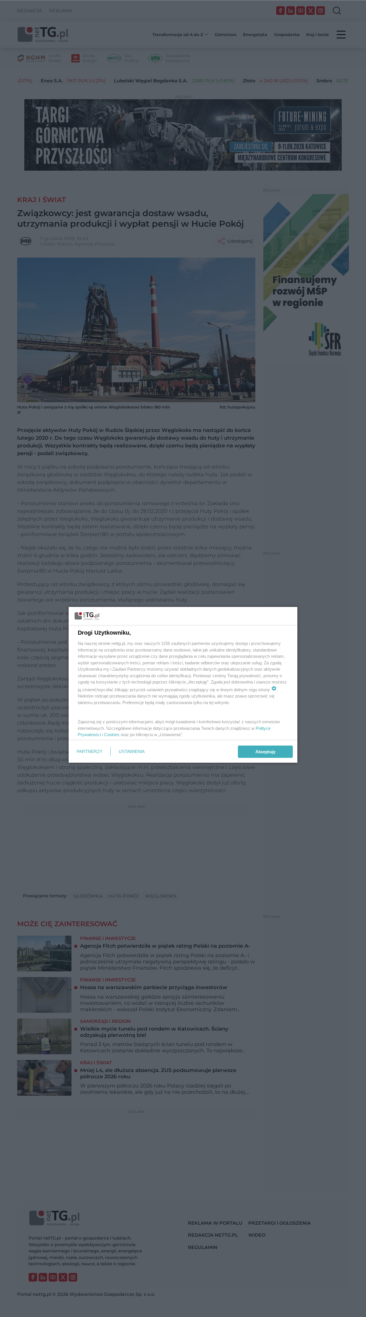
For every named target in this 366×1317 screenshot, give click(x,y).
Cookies (112, 734)
